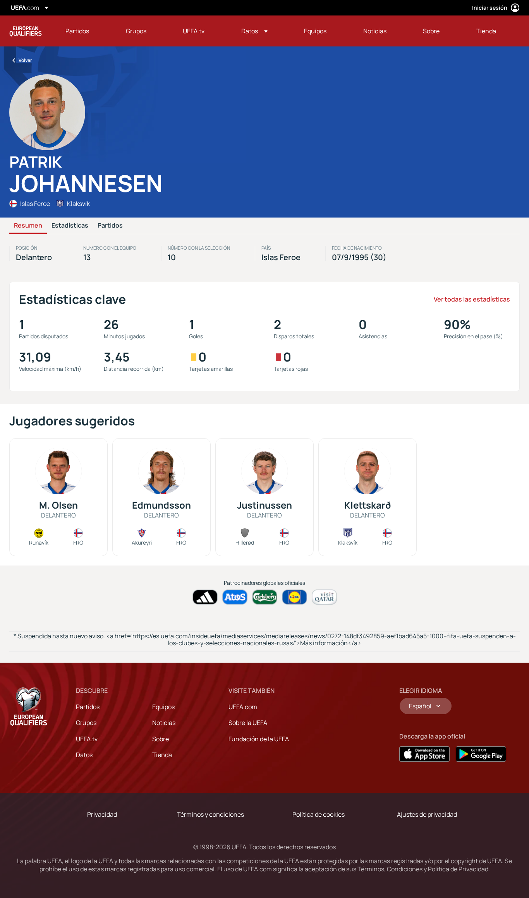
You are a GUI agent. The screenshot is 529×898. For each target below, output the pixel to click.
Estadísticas (70, 225)
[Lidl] (294, 597)
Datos (84, 755)
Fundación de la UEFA (258, 739)
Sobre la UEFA (247, 722)
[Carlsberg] (264, 597)
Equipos (163, 707)
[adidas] (205, 597)
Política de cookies (318, 814)
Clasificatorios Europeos (25, 31)
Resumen (28, 225)
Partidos (110, 225)
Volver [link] (25, 60)
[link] (77, 31)
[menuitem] (86, 31)
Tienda (162, 755)
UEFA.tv (87, 739)
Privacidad (102, 814)
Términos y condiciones (210, 814)
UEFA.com (242, 707)
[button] (254, 31)
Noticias (163, 722)
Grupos (86, 722)
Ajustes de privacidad (427, 814)
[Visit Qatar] (324, 597)
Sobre (160, 739)
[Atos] (234, 597)
